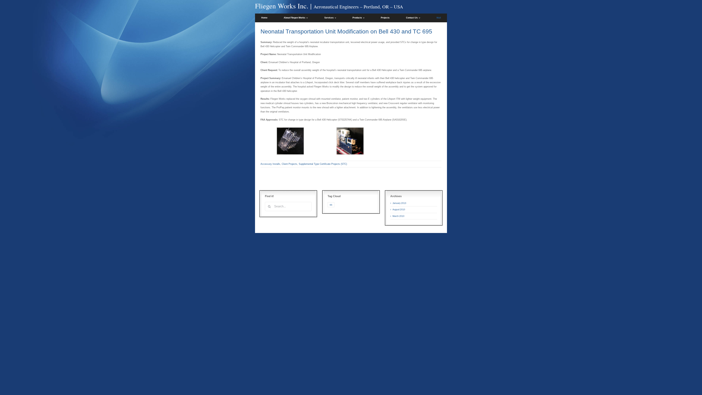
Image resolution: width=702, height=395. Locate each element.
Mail (439, 17)
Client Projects (289, 164)
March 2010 (398, 216)
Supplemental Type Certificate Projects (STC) (323, 164)
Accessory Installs (270, 164)
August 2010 (398, 209)
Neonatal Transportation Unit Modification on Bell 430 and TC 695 (346, 31)
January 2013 (399, 203)
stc (331, 205)
